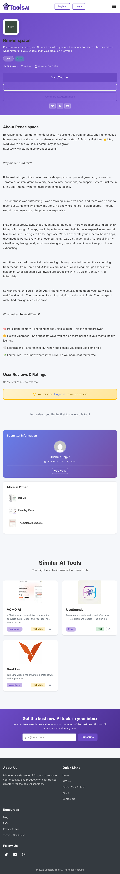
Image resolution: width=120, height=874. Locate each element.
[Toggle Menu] (113, 6)
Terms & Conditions (14, 835)
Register (62, 6)
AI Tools (66, 781)
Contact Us (68, 798)
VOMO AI (14, 610)
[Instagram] (24, 854)
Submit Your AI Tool (73, 787)
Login (79, 6)
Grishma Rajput (60, 457)
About (65, 793)
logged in (59, 394)
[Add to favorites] (50, 629)
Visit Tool (57, 77)
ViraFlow (13, 669)
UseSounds (74, 610)
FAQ (5, 823)
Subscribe (88, 737)
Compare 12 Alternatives (60, 96)
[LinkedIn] (15, 854)
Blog (5, 817)
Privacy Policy (11, 829)
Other (8, 58)
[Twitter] (6, 854)
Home (65, 775)
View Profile (60, 471)
